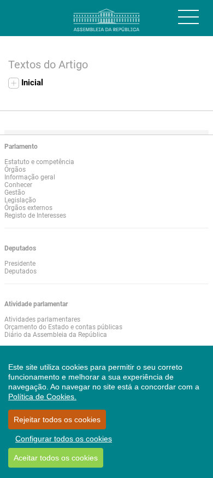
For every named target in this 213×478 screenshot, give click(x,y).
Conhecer (18, 185)
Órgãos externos (28, 208)
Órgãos (15, 169)
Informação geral (29, 177)
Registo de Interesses (35, 215)
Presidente (20, 263)
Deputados (20, 271)
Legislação (20, 200)
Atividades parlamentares (42, 319)
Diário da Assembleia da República (55, 335)
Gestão (14, 192)
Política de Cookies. (42, 396)
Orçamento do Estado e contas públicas (63, 327)
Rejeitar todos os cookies (57, 419)
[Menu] (188, 17)
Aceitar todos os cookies (56, 457)
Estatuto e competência (39, 162)
